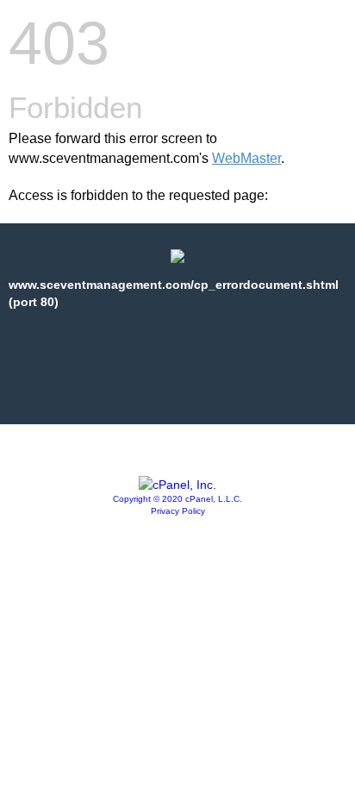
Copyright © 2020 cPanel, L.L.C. (177, 499)
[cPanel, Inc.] (177, 485)
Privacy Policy (178, 511)
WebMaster (246, 158)
